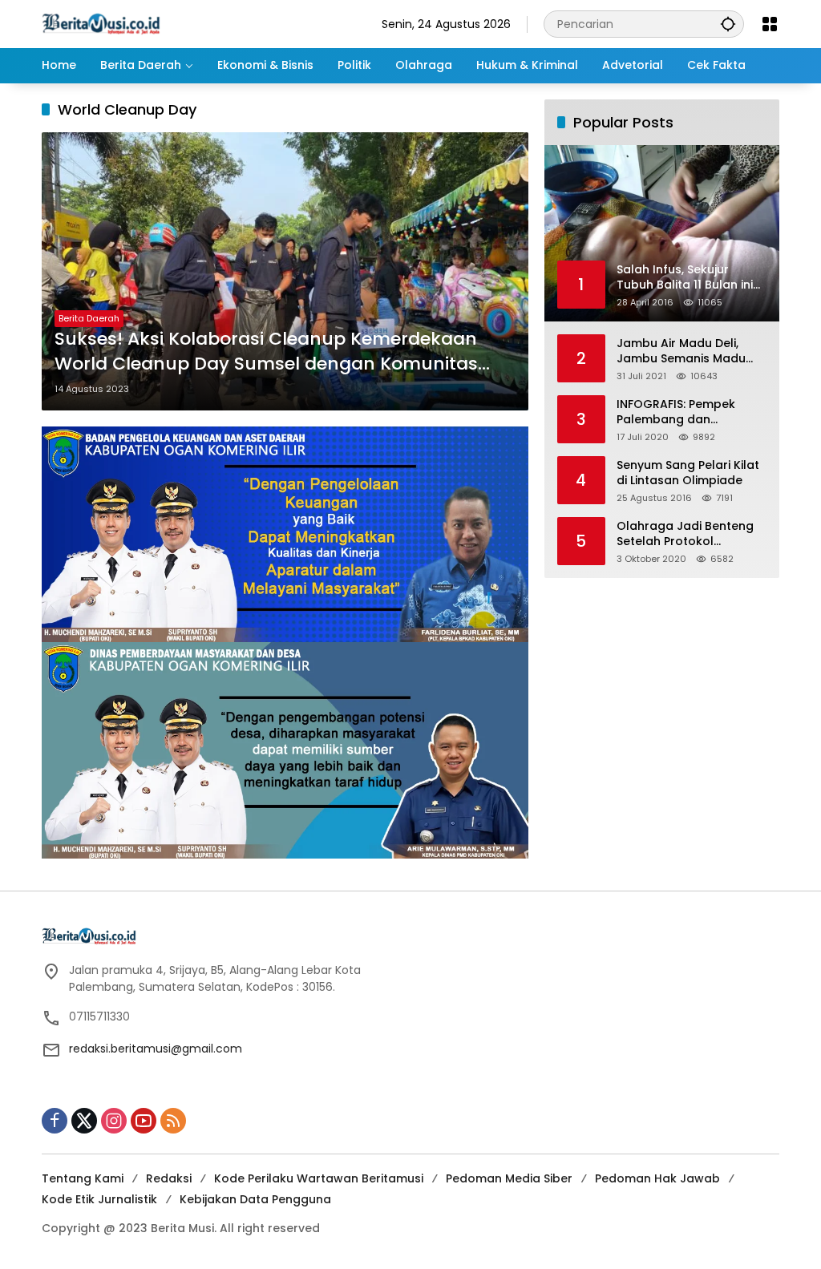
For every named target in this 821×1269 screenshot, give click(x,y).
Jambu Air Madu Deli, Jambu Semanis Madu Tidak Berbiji (681, 351)
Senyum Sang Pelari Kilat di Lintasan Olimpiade (688, 473)
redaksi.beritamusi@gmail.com (155, 1049)
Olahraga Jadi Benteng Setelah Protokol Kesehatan (685, 534)
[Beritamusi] (101, 23)
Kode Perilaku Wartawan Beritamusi (318, 1178)
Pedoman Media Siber (509, 1178)
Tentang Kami (82, 1178)
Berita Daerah (89, 318)
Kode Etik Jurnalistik (99, 1199)
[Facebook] (54, 1121)
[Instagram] (114, 1121)
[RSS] (173, 1121)
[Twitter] (84, 1121)
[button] (728, 23)
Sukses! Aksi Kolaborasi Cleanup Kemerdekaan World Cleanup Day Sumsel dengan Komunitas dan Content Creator (266, 352)
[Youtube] (143, 1121)
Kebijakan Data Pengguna (255, 1199)
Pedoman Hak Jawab (657, 1178)
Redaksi (169, 1178)
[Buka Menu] (769, 24)
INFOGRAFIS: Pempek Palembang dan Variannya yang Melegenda (676, 412)
